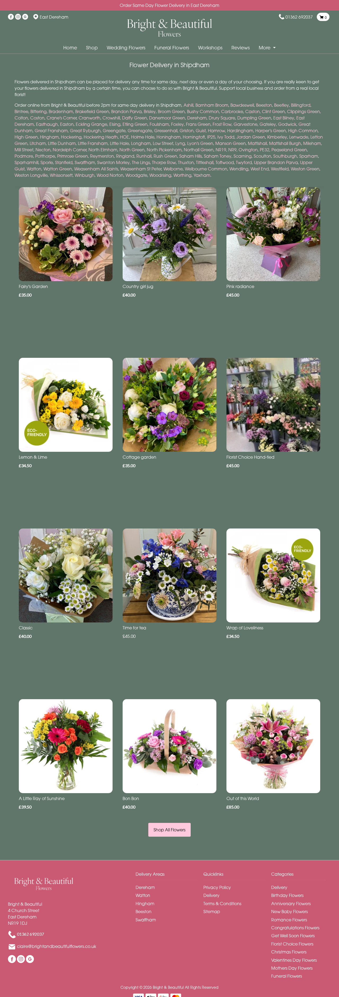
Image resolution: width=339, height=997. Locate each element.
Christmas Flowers (288, 952)
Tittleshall (204, 162)
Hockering (71, 137)
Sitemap (211, 911)
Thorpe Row (164, 162)
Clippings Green (303, 111)
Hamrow (216, 130)
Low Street (163, 143)
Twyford (244, 162)
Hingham (49, 137)
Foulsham (159, 124)
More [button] (265, 47)
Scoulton (262, 156)
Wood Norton (110, 175)
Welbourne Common (206, 168)
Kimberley (277, 137)
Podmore (24, 156)
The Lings (141, 162)
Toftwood (225, 162)
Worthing (182, 175)
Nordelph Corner (69, 149)
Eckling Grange (91, 124)
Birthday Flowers (287, 895)
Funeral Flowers (171, 47)
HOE (124, 137)
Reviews (240, 47)
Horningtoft (194, 137)
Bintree (21, 111)
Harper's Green (270, 130)
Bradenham (61, 111)
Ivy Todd (225, 137)
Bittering (38, 111)
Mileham (312, 143)
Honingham (169, 137)
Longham (141, 143)
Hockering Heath (101, 137)
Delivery (211, 895)
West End (260, 168)
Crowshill (111, 118)
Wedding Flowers (126, 47)
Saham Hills (190, 156)
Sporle (47, 162)
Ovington (248, 149)
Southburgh (285, 156)
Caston (252, 111)
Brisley (150, 111)
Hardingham (240, 130)
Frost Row (222, 124)
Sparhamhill (26, 162)
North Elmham (102, 149)
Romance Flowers (289, 919)
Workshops (210, 47)
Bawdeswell (242, 105)
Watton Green (57, 168)
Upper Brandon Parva (276, 162)
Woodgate (136, 175)
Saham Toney (217, 156)
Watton (34, 168)
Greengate (114, 130)
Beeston (264, 105)
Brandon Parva (126, 111)
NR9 (232, 149)
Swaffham (85, 162)
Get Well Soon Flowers (293, 935)
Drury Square (222, 118)
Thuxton (186, 162)
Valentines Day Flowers (294, 960)
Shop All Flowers (169, 829)
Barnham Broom (211, 105)
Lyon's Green (200, 143)
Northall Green (198, 149)
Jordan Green (251, 137)
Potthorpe (45, 156)
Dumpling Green (254, 118)
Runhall (143, 156)
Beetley (281, 105)
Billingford (300, 105)
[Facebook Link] (11, 17)
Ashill (188, 105)
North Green (132, 149)
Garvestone (245, 124)
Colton (21, 118)
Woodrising (160, 175)
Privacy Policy (217, 887)
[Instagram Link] (18, 17)
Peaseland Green (289, 149)
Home (70, 47)
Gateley (268, 124)
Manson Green (230, 143)
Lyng (180, 143)
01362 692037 (299, 17)
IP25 (211, 137)
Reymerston (102, 156)
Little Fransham (93, 143)
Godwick (287, 124)
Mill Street (24, 149)
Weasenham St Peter (140, 168)
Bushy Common (203, 111)
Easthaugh (47, 124)
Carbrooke (232, 111)
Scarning (243, 156)
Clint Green (273, 111)
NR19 (221, 149)
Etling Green (135, 124)
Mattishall (257, 143)
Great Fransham (51, 130)
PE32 (264, 149)
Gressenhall (165, 130)
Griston (187, 130)
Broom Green (171, 111)
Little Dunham (62, 143)
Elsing (115, 124)
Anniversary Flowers (291, 903)
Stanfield (64, 162)
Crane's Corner (62, 118)
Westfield (280, 168)
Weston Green (305, 168)
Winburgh (85, 175)
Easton (67, 124)
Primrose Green (72, 156)
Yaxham (202, 175)
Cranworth (89, 118)
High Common (303, 130)
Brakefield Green (92, 111)
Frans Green (198, 124)
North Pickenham (164, 149)
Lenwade (298, 137)
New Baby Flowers (289, 911)
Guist (201, 130)
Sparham (308, 156)
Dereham (197, 118)
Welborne (173, 168)
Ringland (125, 156)
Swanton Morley (113, 162)
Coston (37, 118)
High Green (26, 137)
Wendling (238, 168)
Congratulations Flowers (295, 927)
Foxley (177, 124)
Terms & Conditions (222, 903)
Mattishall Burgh (285, 143)
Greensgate (140, 130)
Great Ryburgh (85, 130)
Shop (92, 47)
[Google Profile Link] (25, 17)
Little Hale (119, 143)
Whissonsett (61, 175)
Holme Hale (142, 137)
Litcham (38, 143)
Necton (43, 149)
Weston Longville (31, 175)
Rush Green (165, 156)
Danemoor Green (167, 118)
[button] (169, 875)
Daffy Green (134, 118)
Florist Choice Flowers (292, 944)
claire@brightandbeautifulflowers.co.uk (56, 946)
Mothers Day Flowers (292, 968)
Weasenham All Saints (96, 168)
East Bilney (283, 118)
